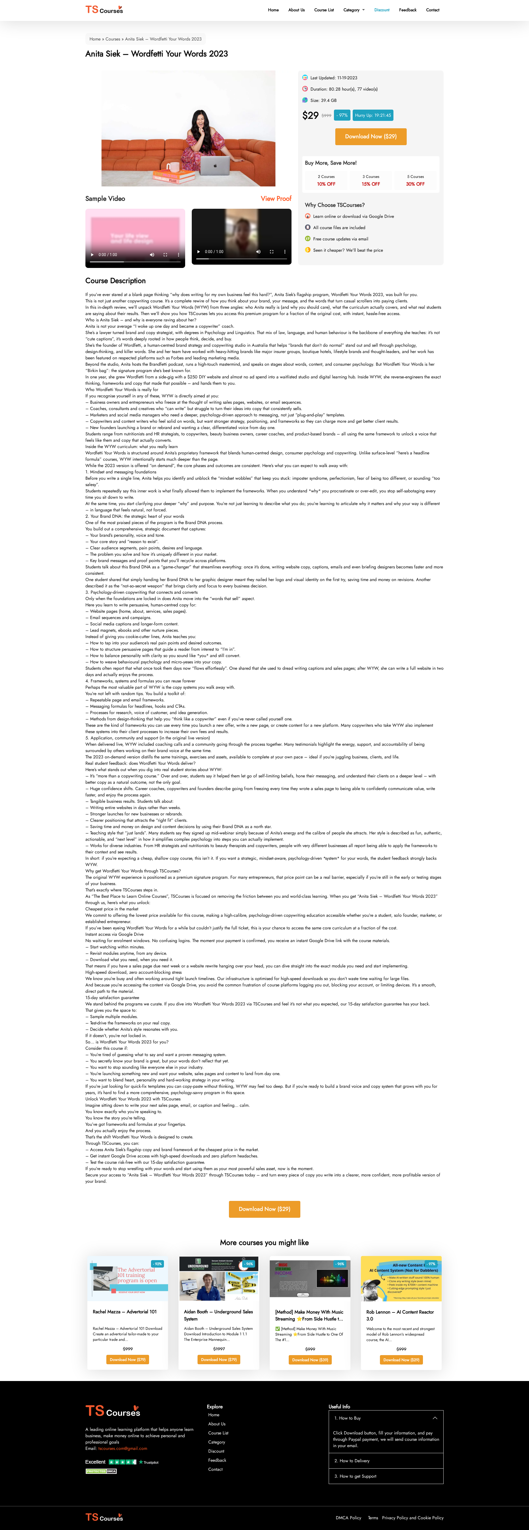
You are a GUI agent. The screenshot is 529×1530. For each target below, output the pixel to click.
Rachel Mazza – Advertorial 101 (125, 1311)
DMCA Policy (348, 1518)
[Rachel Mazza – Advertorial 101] (127, 1299)
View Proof (276, 198)
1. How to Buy (347, 1418)
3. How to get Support (355, 1476)
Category (354, 10)
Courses (113, 39)
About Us (296, 10)
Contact (432, 10)
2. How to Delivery (351, 1461)
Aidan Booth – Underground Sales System (218, 1315)
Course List (324, 10)
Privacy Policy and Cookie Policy (413, 1518)
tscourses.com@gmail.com (122, 1448)
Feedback (408, 10)
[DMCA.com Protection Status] (101, 1472)
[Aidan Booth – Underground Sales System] (219, 1299)
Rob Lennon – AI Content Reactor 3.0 (400, 1315)
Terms (373, 1518)
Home (273, 10)
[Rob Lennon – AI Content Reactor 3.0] (401, 1300)
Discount (382, 10)
